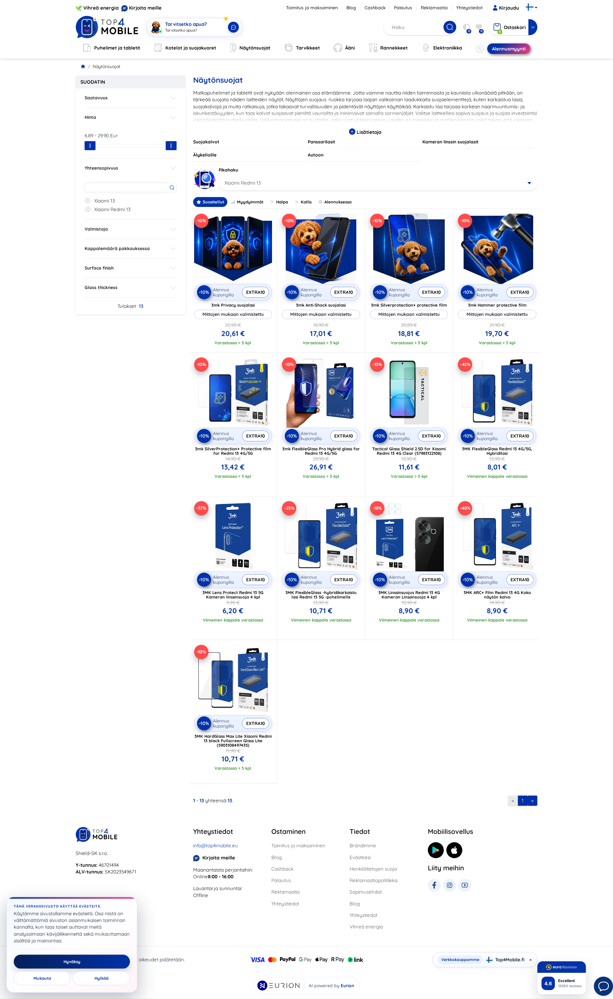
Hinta (90, 117)
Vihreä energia (101, 8)
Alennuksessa (338, 201)
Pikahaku (228, 170)
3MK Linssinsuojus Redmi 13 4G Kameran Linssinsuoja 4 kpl (409, 594)
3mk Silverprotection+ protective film (409, 305)
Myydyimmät (250, 201)
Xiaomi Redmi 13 (112, 209)
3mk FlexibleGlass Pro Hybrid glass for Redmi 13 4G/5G (321, 451)
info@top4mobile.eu (215, 846)
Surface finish (99, 268)
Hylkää (102, 978)
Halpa (282, 201)
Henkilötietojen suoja (373, 869)
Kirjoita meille (145, 8)
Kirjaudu (509, 8)
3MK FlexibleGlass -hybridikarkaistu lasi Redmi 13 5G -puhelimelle (321, 594)
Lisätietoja (368, 132)
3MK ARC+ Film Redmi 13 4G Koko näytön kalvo (497, 594)
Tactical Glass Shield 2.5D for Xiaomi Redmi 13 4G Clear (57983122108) (409, 451)
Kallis (306, 201)
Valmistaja (96, 229)
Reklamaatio (434, 8)
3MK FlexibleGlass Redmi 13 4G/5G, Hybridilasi (497, 451)
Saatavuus (96, 98)
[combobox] (378, 183)
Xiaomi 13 (104, 201)
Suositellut (213, 201)
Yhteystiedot (469, 8)
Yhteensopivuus (101, 168)
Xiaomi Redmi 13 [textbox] (242, 183)
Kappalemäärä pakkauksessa (117, 248)
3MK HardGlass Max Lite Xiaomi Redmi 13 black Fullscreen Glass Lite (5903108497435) (233, 741)
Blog (351, 8)
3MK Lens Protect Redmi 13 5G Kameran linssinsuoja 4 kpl (232, 594)
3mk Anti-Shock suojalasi (321, 305)
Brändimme (363, 846)
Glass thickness (101, 287)
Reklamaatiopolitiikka (373, 880)
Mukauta (42, 978)
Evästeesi (360, 857)
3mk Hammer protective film (497, 305)
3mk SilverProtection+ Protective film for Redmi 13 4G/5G (233, 451)
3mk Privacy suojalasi (233, 305)
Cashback (375, 8)
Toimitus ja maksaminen (312, 8)
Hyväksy (72, 961)
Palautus (403, 8)
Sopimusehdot (366, 892)
